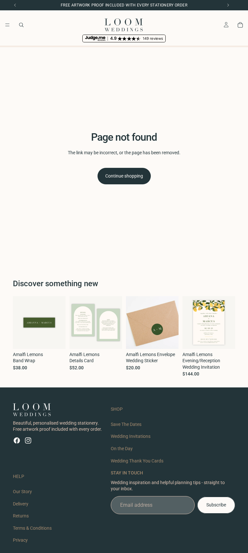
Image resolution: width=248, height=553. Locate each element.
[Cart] (240, 25)
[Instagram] (28, 440)
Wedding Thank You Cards (137, 460)
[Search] (21, 25)
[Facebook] (17, 440)
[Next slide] (228, 322)
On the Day (122, 448)
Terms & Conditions (32, 528)
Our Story (22, 491)
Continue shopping (124, 176)
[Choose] (55, 339)
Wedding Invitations (130, 436)
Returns (21, 515)
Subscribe (216, 504)
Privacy (20, 540)
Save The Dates (126, 424)
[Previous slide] (189, 322)
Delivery (20, 503)
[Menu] (7, 24)
